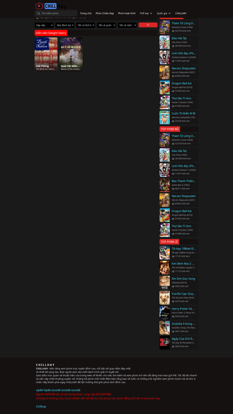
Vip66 (47, 390)
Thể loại (144, 13)
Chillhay (41, 406)
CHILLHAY (42, 368)
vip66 (39, 390)
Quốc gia (162, 13)
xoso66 (56, 390)
